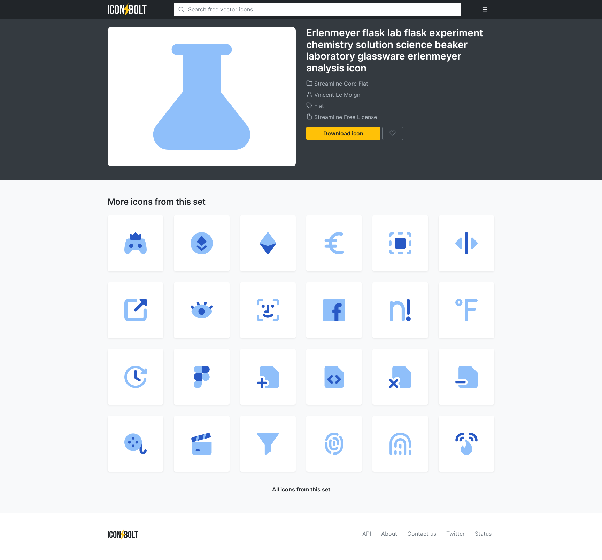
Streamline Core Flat (340, 83)
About (389, 533)
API (366, 533)
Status (483, 533)
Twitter (455, 533)
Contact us (421, 533)
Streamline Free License (344, 116)
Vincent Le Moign (336, 94)
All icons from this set (301, 489)
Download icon (343, 133)
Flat (318, 105)
